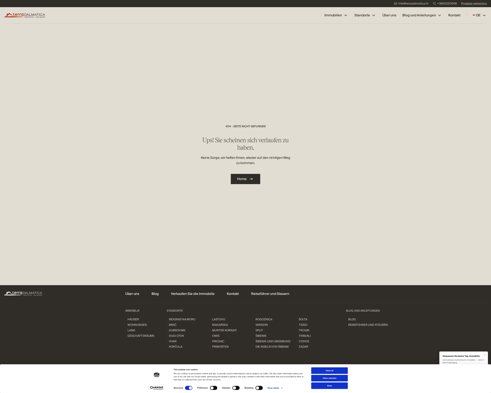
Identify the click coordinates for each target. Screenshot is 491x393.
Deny (329, 386)
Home (242, 179)
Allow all (329, 370)
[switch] (213, 388)
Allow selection (329, 378)
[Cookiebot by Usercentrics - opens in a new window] (157, 388)
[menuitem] (411, 3)
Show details (273, 388)
